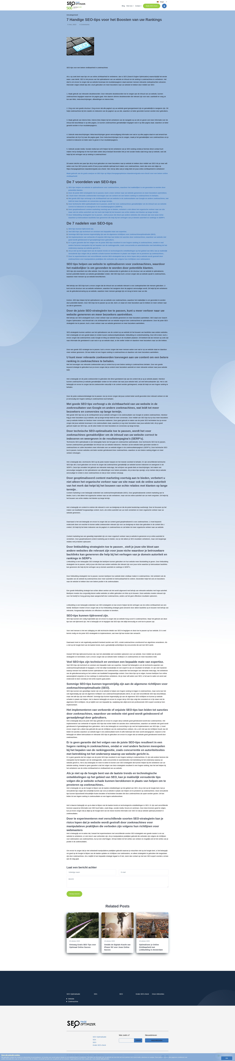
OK (227, 1058)
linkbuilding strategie (82, 590)
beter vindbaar (118, 657)
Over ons (129, 6)
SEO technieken (151, 420)
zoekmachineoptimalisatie (113, 493)
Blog (123, 6)
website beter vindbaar (123, 576)
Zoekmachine (73, 1001)
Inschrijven (156, 1040)
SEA (95, 994)
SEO (125, 77)
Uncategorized (72, 15)
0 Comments (84, 24)
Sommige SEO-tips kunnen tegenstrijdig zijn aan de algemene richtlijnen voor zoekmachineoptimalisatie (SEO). (112, 234)
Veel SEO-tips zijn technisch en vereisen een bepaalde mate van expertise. (97, 232)
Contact (137, 6)
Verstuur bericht (74, 894)
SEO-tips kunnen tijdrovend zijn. (81, 229)
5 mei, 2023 (72, 24)
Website (71, 999)
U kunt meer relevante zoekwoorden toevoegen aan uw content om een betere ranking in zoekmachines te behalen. (113, 196)
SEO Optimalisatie (73, 994)
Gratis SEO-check (151, 6)
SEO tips (72, 264)
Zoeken (138, 1040)
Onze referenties (158, 994)
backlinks (147, 332)
